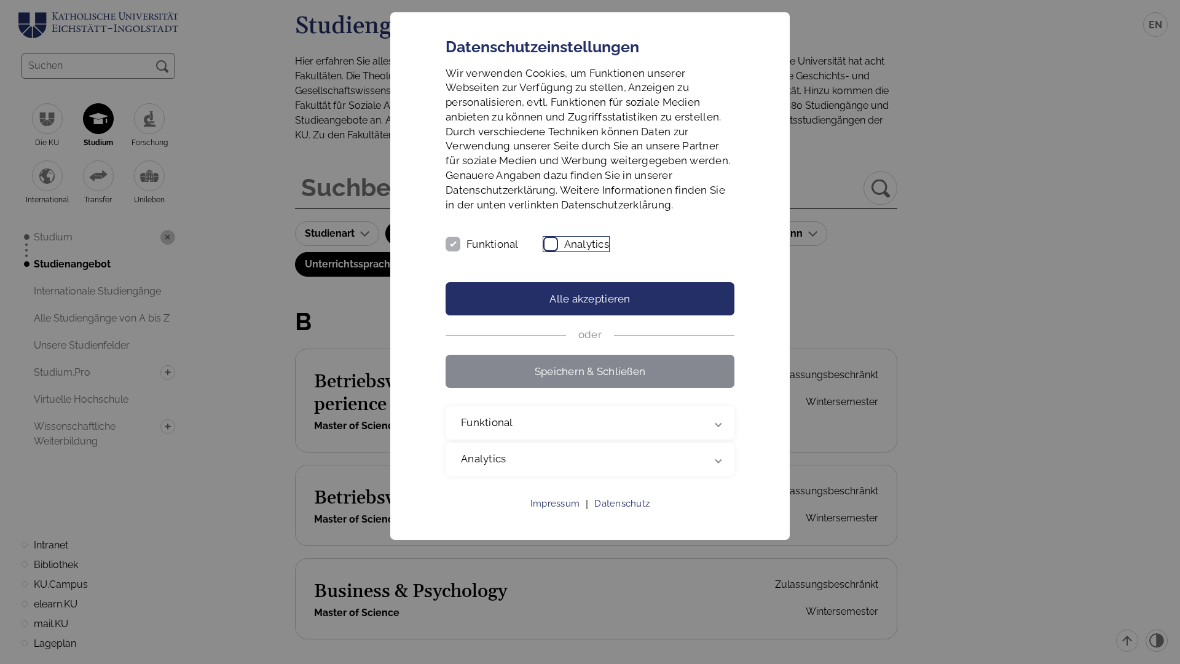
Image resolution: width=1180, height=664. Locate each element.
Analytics (586, 244)
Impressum (555, 503)
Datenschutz (622, 503)
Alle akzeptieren (589, 299)
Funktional (492, 244)
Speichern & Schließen (590, 371)
